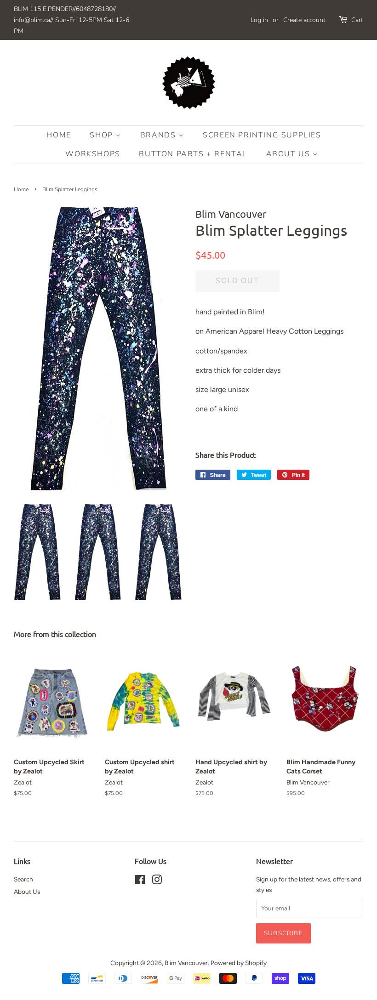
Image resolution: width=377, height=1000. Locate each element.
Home (58, 135)
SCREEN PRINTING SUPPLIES (262, 135)
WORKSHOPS (92, 154)
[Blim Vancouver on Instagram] (157, 881)
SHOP (102, 135)
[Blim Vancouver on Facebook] (140, 881)
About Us (289, 154)
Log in (259, 20)
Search (23, 879)
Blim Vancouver (186, 962)
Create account (304, 20)
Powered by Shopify (239, 962)
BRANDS (159, 135)
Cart (357, 20)
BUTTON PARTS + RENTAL (193, 154)
